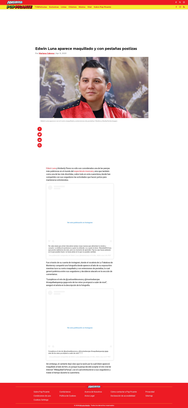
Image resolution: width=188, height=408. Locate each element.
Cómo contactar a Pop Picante (124, 392)
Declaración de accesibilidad (123, 396)
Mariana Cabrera (46, 53)
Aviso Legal (89, 396)
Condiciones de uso (42, 396)
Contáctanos (65, 392)
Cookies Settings (41, 400)
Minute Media (84, 405)
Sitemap (149, 396)
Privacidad (149, 392)
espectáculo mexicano (84, 171)
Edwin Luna (51, 168)
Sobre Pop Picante (42, 392)
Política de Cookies (68, 396)
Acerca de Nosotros (93, 392)
